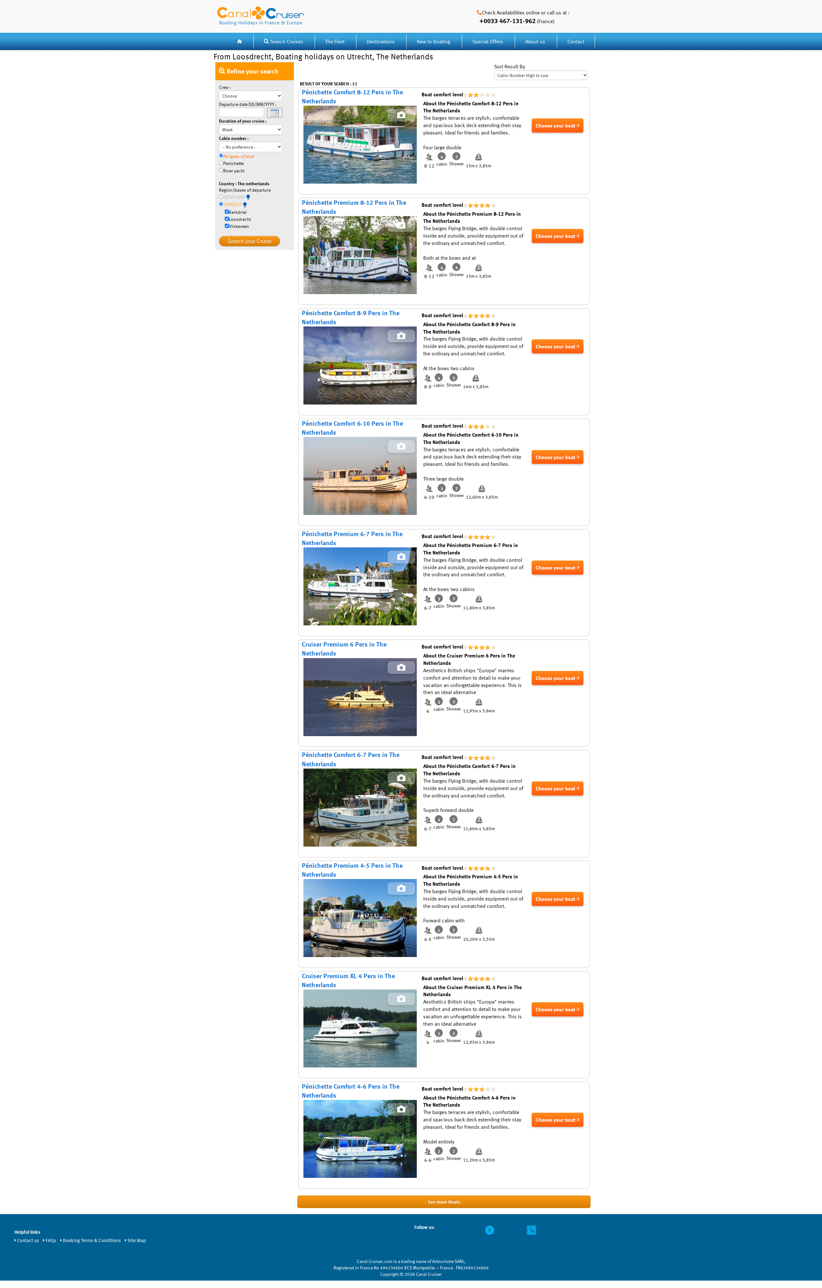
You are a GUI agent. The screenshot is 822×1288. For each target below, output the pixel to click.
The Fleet (335, 41)
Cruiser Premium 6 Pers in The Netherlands (344, 649)
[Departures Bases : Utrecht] (245, 204)
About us (535, 41)
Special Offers (487, 41)
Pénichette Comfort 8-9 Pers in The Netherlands (350, 317)
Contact (575, 41)
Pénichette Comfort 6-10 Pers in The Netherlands (352, 428)
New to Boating (433, 41)
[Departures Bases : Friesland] (248, 197)
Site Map (136, 1240)
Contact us (28, 1240)
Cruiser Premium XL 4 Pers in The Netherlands (348, 980)
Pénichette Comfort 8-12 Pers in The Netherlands (352, 96)
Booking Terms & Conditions (92, 1240)
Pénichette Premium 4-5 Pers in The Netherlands (352, 870)
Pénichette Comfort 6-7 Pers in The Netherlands (350, 759)
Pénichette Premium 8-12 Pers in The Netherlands (354, 207)
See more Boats (444, 1201)
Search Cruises (286, 41)
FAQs (51, 1240)
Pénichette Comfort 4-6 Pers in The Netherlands (350, 1091)
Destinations (381, 41)
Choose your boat (556, 125)
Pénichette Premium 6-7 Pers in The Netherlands (352, 538)
